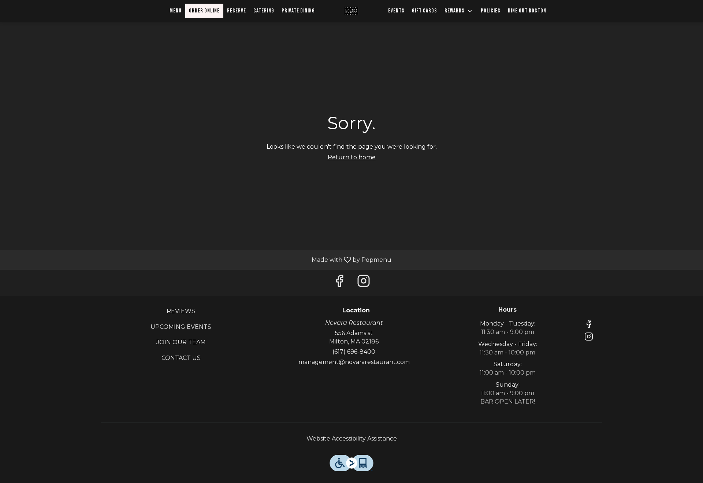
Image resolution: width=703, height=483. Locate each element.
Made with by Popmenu (198, 259)
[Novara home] (351, 11)
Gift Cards (424, 10)
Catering (263, 10)
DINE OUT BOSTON (527, 10)
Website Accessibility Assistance (351, 438)
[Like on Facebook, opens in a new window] (339, 283)
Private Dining (298, 10)
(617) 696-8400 (353, 351)
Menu (176, 10)
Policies (491, 10)
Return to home (352, 157)
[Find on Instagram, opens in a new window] (363, 283)
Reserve (236, 10)
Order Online (204, 10)
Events (396, 10)
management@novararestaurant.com (354, 361)
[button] (459, 11)
